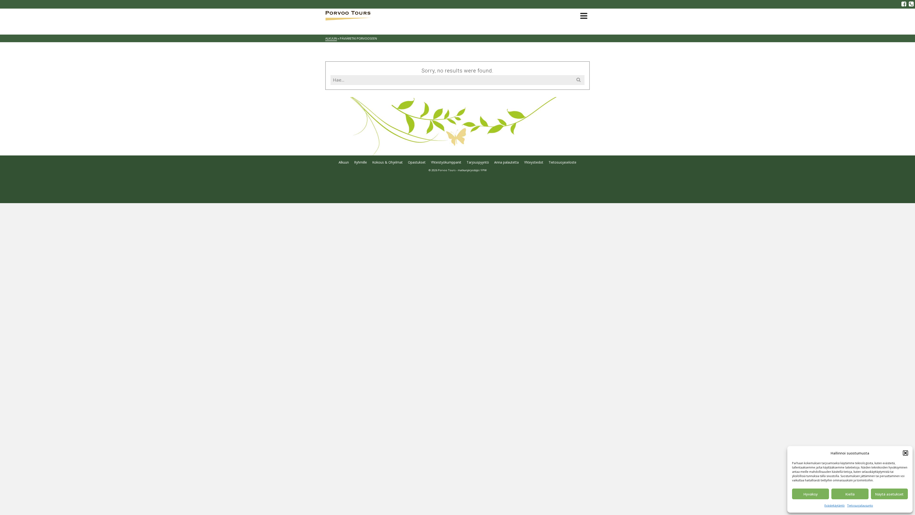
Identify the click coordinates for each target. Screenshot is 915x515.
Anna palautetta (506, 162)
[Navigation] (584, 16)
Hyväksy (810, 494)
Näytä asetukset (889, 494)
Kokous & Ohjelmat (387, 162)
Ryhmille (360, 162)
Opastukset (417, 162)
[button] (905, 453)
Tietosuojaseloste (562, 162)
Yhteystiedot (533, 162)
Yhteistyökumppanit (446, 162)
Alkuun (344, 162)
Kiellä (850, 494)
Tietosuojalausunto (860, 506)
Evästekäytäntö (834, 506)
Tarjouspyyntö (478, 162)
